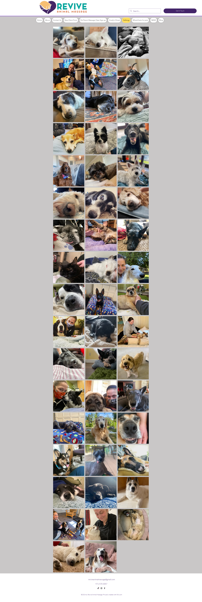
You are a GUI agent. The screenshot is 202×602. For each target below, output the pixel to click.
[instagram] (101, 588)
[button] (47, 20)
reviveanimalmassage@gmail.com (101, 579)
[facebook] (105, 588)
